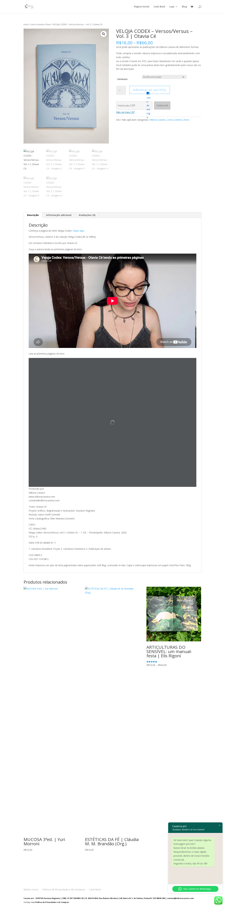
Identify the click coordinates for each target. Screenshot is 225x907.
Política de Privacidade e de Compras (63, 889)
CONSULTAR (162, 105)
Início (26, 24)
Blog (184, 6)
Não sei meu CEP (125, 112)
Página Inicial (141, 6)
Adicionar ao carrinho (149, 90)
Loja (171, 6)
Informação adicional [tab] (58, 215)
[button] (104, 34)
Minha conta (31, 889)
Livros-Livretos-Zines (40, 24)
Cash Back (159, 6)
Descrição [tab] (33, 215)
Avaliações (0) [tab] (87, 215)
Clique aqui (78, 230)
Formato (122, 79)
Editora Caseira (157, 119)
